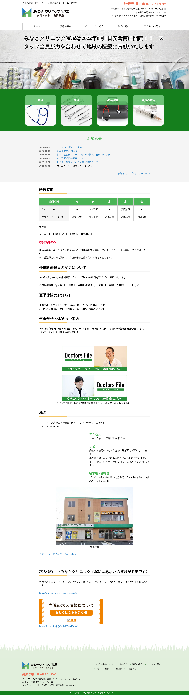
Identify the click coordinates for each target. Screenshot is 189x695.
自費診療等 (131, 669)
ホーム (36, 26)
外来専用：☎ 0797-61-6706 (145, 4)
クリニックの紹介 (94, 26)
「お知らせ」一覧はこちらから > (132, 173)
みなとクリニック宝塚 (94, 693)
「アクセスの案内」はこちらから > (57, 554)
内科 (98, 669)
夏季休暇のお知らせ (67, 151)
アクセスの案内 (152, 26)
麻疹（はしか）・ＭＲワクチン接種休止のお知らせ (83, 154)
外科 (107, 669)
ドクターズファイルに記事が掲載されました (80, 162)
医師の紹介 (123, 26)
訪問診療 (118, 669)
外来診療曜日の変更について (72, 158)
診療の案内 (65, 26)
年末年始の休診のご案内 (69, 147)
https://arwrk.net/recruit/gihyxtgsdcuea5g (58, 593)
